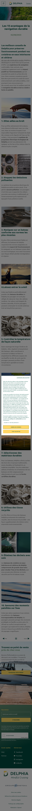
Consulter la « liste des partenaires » (11, 422)
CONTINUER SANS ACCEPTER (23, 377)
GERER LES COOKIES (16, 427)
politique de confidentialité (16, 418)
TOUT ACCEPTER (16, 431)
